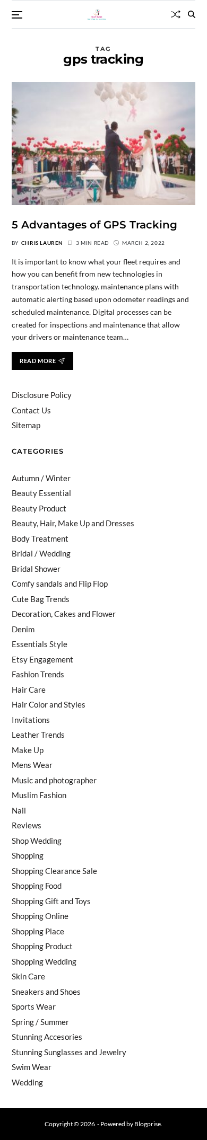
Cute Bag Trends (41, 599)
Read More (38, 360)
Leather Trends (38, 734)
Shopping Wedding (44, 961)
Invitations (31, 719)
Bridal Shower (36, 568)
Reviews (26, 825)
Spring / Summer (40, 1022)
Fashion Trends (38, 674)
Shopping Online (40, 916)
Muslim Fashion (39, 795)
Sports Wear (34, 1006)
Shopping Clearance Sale (54, 871)
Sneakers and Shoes (46, 991)
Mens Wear (32, 765)
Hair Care (29, 689)
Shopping (28, 855)
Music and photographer (54, 780)
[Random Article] (175, 14)
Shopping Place (38, 931)
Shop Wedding (37, 840)
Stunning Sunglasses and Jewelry (69, 1052)
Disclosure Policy (42, 395)
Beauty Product (39, 508)
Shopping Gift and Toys (51, 901)
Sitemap (26, 425)
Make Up (28, 750)
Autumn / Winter (41, 478)
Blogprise (147, 1124)
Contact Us (31, 410)
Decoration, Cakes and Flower (64, 613)
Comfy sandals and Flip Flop (60, 583)
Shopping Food (37, 885)
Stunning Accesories (47, 1036)
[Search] (191, 14)
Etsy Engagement (42, 659)
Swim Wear (31, 1067)
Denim (23, 629)
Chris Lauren (42, 243)
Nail (19, 810)
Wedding (27, 1082)
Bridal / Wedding (41, 553)
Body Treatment (40, 538)
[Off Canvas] (17, 15)
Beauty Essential (41, 493)
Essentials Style (39, 644)
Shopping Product (42, 946)
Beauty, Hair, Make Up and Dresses (73, 523)
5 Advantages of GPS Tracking (94, 224)
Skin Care (28, 976)
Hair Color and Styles (48, 704)
